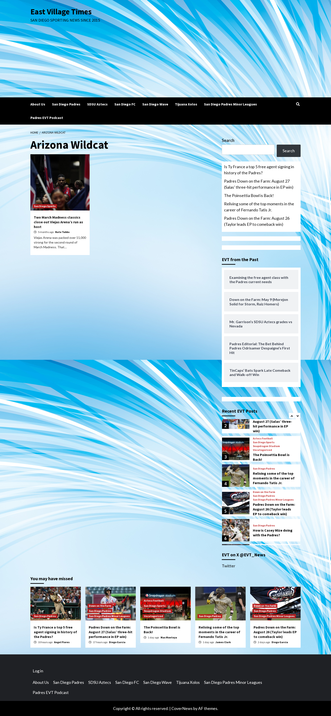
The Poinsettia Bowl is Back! (249, 195)
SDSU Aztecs (97, 104)
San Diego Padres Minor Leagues (230, 104)
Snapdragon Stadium (266, 446)
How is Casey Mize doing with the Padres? (272, 532)
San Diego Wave (155, 104)
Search (228, 140)
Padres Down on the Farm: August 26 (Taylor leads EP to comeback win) (257, 221)
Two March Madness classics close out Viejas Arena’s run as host (58, 222)
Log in (38, 670)
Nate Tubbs (62, 232)
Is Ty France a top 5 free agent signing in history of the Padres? (259, 169)
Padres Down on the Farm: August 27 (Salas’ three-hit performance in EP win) (258, 184)
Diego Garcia (117, 642)
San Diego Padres (66, 104)
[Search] (298, 104)
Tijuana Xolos (186, 104)
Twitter (228, 565)
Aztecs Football (263, 438)
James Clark (223, 642)
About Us (37, 104)
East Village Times (61, 12)
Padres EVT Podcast (46, 117)
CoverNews (182, 708)
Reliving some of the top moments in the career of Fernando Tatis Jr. (259, 206)
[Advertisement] (165, 63)
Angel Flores (62, 642)
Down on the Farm (264, 492)
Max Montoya (169, 637)
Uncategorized (262, 450)
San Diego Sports (45, 206)
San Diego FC (125, 104)
